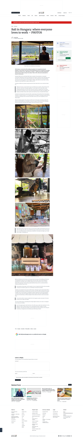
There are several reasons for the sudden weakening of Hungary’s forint (64, 399)
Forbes (33, 78)
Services (52, 15)
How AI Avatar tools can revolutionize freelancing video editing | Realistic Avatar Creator (48, 389)
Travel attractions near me (36, 417)
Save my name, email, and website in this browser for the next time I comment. (29, 377)
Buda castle (34, 430)
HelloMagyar (59, 12)
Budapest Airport (35, 413)
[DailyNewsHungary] (41, 12)
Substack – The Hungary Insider (46, 420)
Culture (36, 15)
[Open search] (69, 12)
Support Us (65, 12)
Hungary (18, 328)
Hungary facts (34, 422)
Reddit (44, 416)
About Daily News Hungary (14, 412)
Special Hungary (42, 15)
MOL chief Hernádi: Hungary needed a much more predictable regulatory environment (18, 399)
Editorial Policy (55, 414)
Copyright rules (55, 411)
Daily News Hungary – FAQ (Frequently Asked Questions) (15, 417)
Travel (28, 15)
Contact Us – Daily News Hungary (15, 414)
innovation (23, 328)
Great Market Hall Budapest (35, 427)
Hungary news (24, 411)
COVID (22, 86)
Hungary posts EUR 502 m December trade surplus (32, 399)
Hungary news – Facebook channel (45, 422)
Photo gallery (27, 328)
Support (12, 422)
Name (16, 373)
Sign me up (68, 58)
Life (32, 15)
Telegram (44, 414)
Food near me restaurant (36, 414)
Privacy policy (55, 413)
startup (31, 328)
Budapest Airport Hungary (35, 424)
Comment (17, 361)
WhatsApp (44, 413)
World (48, 15)
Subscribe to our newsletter (15, 12)
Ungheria (23, 425)
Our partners (13, 419)
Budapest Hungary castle (36, 428)
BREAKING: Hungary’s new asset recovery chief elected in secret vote (26, 22)
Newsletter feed (45, 411)
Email (34, 373)
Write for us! (13, 421)
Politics (19, 15)
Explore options (62, 46)
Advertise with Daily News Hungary (56, 417)
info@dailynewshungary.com (68, 413)
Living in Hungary (61, 15)
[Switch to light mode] (71, 12)
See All (70, 384)
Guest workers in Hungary (35, 419)
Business (24, 15)
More (56, 15)
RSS (43, 417)
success (35, 328)
